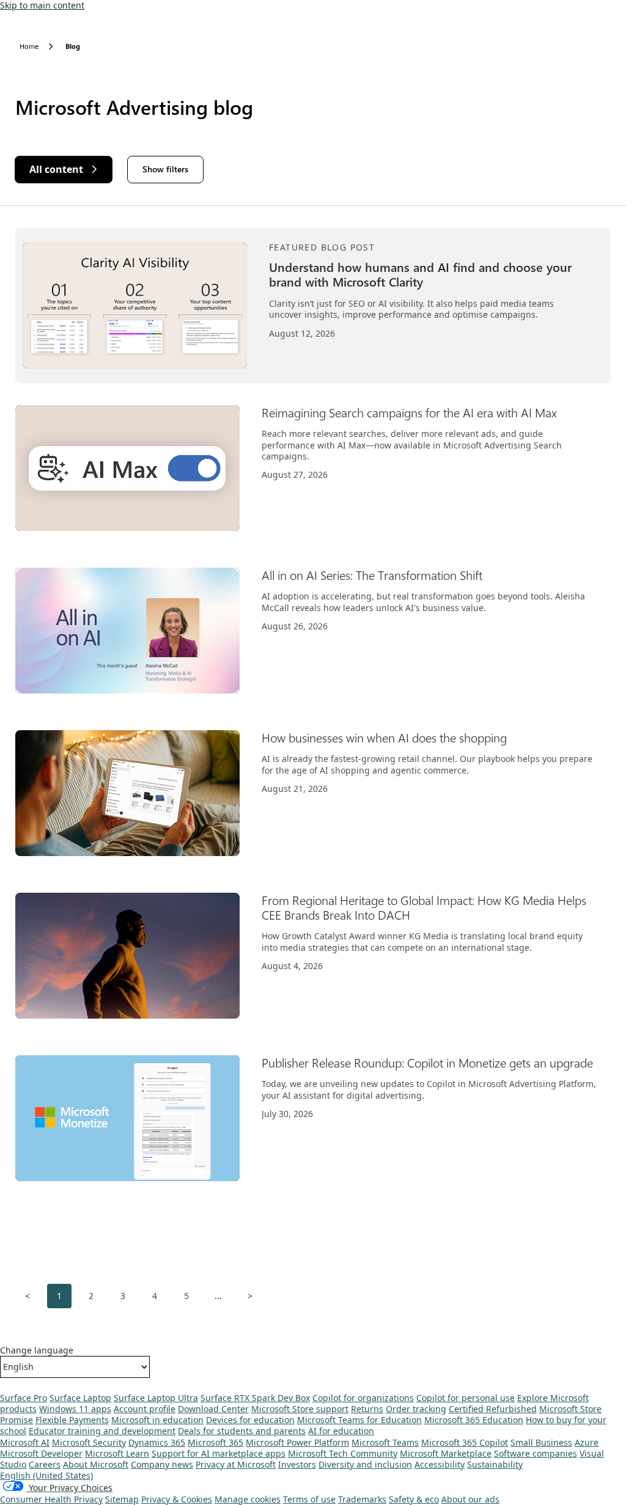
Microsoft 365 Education (473, 1420)
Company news (162, 1464)
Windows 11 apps (75, 1409)
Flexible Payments (72, 1420)
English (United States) (46, 1475)
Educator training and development (102, 1431)
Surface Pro (23, 1398)
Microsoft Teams (385, 1442)
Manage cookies (248, 1499)
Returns (367, 1409)
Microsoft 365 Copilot (464, 1442)
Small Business (541, 1442)
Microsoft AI (25, 1442)
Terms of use (309, 1499)
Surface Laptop (80, 1398)
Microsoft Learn (117, 1453)
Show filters (165, 169)
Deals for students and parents (242, 1431)
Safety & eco (414, 1499)
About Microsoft (95, 1464)
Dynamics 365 (156, 1442)
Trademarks (362, 1499)
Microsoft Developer (41, 1453)
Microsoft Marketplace (446, 1453)
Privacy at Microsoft (236, 1464)
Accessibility (439, 1464)
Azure (586, 1442)
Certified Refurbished (493, 1409)
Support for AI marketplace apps (218, 1453)
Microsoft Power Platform (297, 1442)
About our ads (470, 1499)
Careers (45, 1464)
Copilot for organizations (363, 1398)
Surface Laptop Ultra (156, 1398)
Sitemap (122, 1499)
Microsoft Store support (299, 1409)
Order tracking (416, 1409)
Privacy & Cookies (176, 1499)
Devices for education (250, 1420)
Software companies (535, 1453)
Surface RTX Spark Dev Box (255, 1398)
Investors (297, 1464)
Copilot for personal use (465, 1398)
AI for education (341, 1431)
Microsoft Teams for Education (359, 1420)
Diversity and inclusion (365, 1464)
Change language (36, 1350)
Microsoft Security (89, 1442)
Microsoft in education (157, 1420)
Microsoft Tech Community (342, 1453)
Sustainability (495, 1464)
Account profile (144, 1409)
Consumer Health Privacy (51, 1499)
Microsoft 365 (215, 1442)
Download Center (213, 1409)
